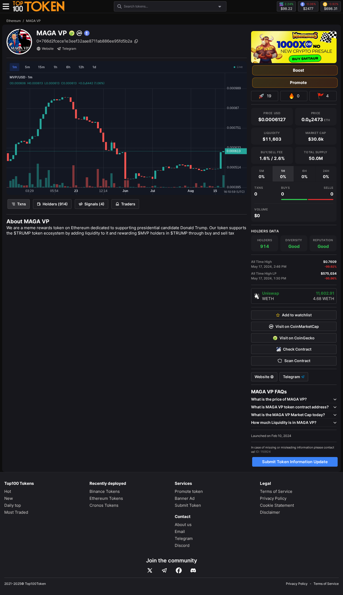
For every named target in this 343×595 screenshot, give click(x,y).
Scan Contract (297, 361)
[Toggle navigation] (6, 6)
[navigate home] (38, 6)
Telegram (69, 49)
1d (94, 67)
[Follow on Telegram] (164, 570)
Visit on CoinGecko (297, 338)
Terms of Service (276, 491)
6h (68, 67)
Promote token (189, 491)
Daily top (12, 505)
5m (27, 67)
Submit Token (188, 505)
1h (55, 67)
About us (183, 524)
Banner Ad (185, 498)
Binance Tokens (105, 491)
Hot (7, 491)
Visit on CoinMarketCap (297, 326)
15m (41, 67)
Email (180, 531)
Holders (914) (55, 204)
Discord (182, 545)
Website (48, 49)
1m (14, 67)
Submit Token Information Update (295, 461)
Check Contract (297, 349)
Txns (21, 204)
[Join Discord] (193, 570)
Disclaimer (270, 512)
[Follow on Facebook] (179, 570)
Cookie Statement (277, 505)
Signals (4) (94, 204)
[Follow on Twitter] (150, 570)
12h (81, 67)
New (8, 498)
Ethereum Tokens (106, 498)
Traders (128, 204)
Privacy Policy (273, 498)
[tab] (261, 174)
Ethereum (13, 21)
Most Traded (16, 512)
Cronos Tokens (104, 505)
